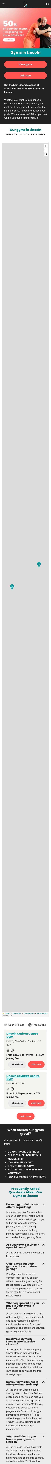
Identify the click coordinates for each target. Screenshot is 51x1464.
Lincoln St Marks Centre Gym (22, 1077)
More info (17, 1064)
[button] (12, 587)
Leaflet (7, 1013)
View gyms (26, 64)
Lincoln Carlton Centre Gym (22, 1035)
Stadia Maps (16, 1013)
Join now (25, 75)
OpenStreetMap (41, 1013)
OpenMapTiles (29, 1013)
